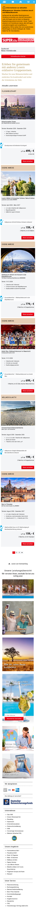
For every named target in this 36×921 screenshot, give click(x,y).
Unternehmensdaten (13, 824)
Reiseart (9, 874)
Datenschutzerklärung (14, 826)
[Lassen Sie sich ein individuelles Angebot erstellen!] (21, 2)
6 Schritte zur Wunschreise (11, 773)
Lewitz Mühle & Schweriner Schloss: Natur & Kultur (18, 198)
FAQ (8, 903)
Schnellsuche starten (18, 56)
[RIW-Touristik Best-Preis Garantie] (18, 618)
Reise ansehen (28, 161)
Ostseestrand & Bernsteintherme (12, 428)
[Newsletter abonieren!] (18, 698)
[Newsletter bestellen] (13, 2)
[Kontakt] (28, 1)
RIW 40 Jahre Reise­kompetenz (15, 666)
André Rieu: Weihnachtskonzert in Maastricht (16, 351)
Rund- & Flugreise (12, 855)
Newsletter (10, 901)
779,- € (29, 304)
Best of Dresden (7, 504)
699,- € (29, 380)
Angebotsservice (12, 899)
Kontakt (9, 896)
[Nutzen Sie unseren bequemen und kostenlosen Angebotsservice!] (18, 738)
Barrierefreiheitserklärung (15, 889)
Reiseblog (10, 819)
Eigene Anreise (11, 862)
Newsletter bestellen (14, 719)
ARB (8, 828)
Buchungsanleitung (13, 887)
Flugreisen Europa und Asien (15, 871)
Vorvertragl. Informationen (15, 831)
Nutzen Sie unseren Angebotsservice (14, 745)
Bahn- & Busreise (12, 857)
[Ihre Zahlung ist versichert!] (18, 802)
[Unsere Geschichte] (18, 654)
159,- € (29, 227)
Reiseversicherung (12, 885)
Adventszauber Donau (9, 122)
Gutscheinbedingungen (14, 894)
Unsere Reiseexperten (14, 817)
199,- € (29, 457)
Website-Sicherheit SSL (14, 833)
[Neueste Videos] (18, 589)
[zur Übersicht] (18, 40)
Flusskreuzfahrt (12, 853)
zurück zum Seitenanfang (18, 564)
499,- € (29, 150)
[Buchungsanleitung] (18, 766)
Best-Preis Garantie (15, 631)
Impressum (10, 821)
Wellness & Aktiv (12, 860)
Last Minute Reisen (13, 864)
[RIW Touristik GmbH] (4, 2)
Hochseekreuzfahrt (13, 850)
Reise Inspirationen (14, 594)
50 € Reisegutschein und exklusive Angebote (19, 683)
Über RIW (10, 814)
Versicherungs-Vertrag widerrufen (17, 906)
